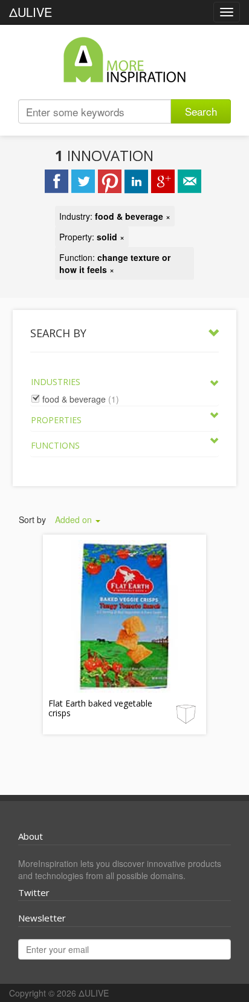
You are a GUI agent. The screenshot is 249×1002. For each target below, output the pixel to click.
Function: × (114, 263)
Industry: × (114, 216)
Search (201, 111)
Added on (74, 519)
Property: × (91, 237)
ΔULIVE (30, 12)
